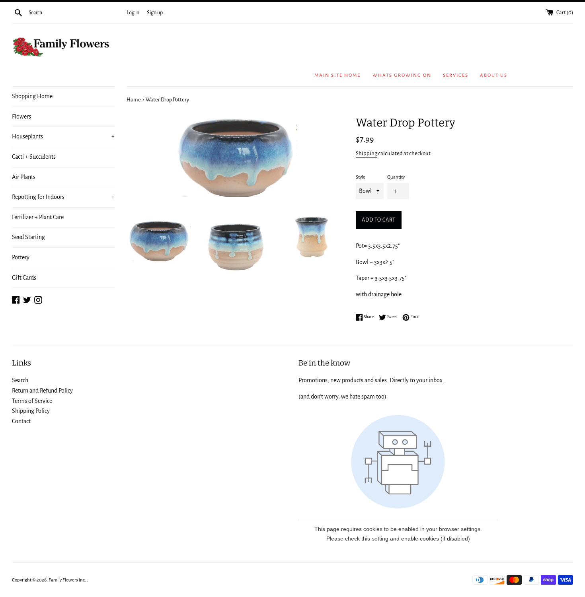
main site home (337, 75)
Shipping (366, 153)
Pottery (20, 257)
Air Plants (23, 177)
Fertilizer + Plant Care (38, 217)
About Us (493, 75)
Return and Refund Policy (42, 390)
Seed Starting (28, 237)
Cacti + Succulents (34, 157)
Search (20, 380)
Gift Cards (24, 277)
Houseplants (63, 136)
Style (360, 177)
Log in (133, 13)
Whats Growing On (401, 75)
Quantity (396, 177)
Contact (21, 421)
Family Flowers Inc (67, 580)
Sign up (155, 13)
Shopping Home (32, 96)
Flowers (21, 116)
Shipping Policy (31, 411)
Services (455, 75)
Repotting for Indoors (63, 197)
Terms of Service (32, 401)
